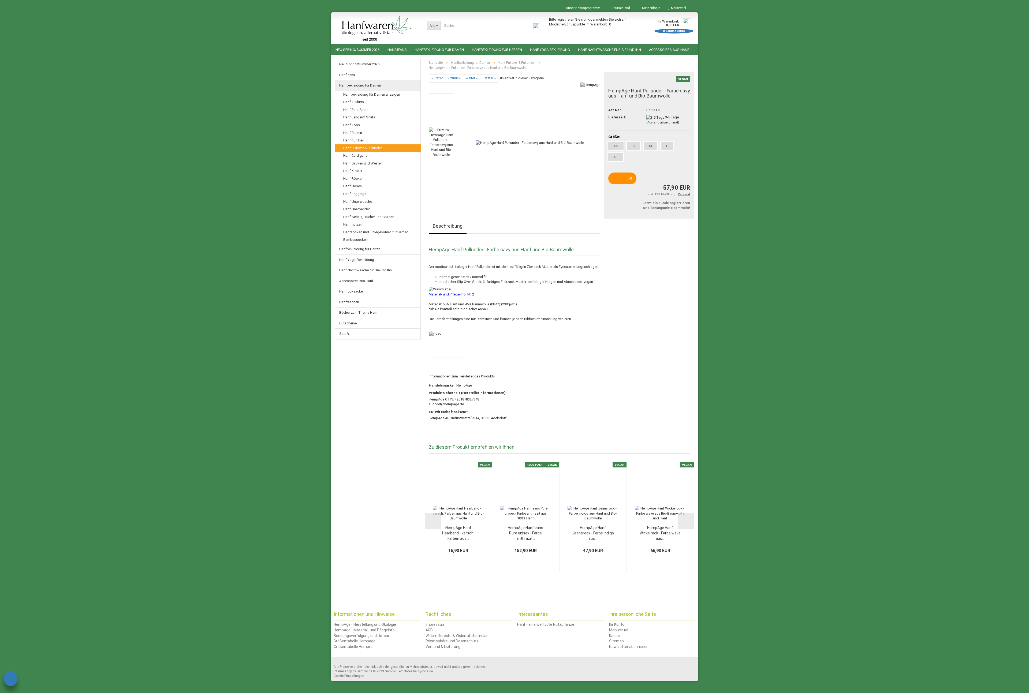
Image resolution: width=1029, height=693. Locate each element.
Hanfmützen (352, 224)
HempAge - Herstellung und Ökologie (365, 624)
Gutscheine (348, 323)
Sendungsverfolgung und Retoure (363, 636)
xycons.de (425, 671)
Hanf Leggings (354, 194)
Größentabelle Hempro (353, 647)
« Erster (437, 78)
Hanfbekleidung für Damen (439, 50)
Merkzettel (677, 8)
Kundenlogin (650, 8)
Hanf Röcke (352, 179)
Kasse (614, 636)
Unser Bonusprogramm (582, 8)
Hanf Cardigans (355, 155)
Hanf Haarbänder (356, 209)
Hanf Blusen (352, 133)
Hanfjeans (397, 50)
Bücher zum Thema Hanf (358, 312)
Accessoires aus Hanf (669, 50)
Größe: (614, 137)
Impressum (435, 624)
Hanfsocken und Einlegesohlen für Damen (375, 232)
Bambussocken (355, 240)
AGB (429, 630)
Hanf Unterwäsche (357, 202)
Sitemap (616, 641)
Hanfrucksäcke (351, 291)
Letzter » (489, 78)
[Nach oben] (1014, 685)
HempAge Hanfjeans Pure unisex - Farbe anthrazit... (525, 533)
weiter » (472, 78)
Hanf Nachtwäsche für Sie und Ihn (609, 50)
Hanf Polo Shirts (355, 110)
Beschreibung (448, 226)
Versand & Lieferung (443, 647)
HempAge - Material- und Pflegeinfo (364, 630)
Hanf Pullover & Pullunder (362, 148)
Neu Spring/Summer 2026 (357, 50)
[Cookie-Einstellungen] (10, 679)
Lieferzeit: (617, 117)
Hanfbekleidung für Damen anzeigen (371, 94)
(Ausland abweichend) (662, 122)
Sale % (344, 334)
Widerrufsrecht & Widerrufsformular (457, 636)
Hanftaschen (349, 302)
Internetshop (343, 671)
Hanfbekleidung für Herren (497, 50)
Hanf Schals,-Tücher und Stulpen (368, 217)
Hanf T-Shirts (353, 102)
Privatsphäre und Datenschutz (452, 641)
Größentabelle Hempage (354, 641)
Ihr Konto (616, 624)
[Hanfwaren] (377, 28)
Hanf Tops (351, 125)
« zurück (454, 78)
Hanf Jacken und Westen (362, 163)
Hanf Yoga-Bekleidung (550, 50)
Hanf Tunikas (353, 140)
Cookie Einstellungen (349, 676)
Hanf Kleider (352, 171)
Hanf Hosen (352, 186)
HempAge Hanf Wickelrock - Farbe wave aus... (660, 533)
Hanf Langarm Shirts (359, 117)
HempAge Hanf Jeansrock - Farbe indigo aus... (593, 533)
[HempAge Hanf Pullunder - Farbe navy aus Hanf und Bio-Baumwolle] (530, 142)
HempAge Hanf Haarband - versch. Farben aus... (458, 533)
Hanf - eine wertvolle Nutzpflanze (545, 624)
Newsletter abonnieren (628, 647)
